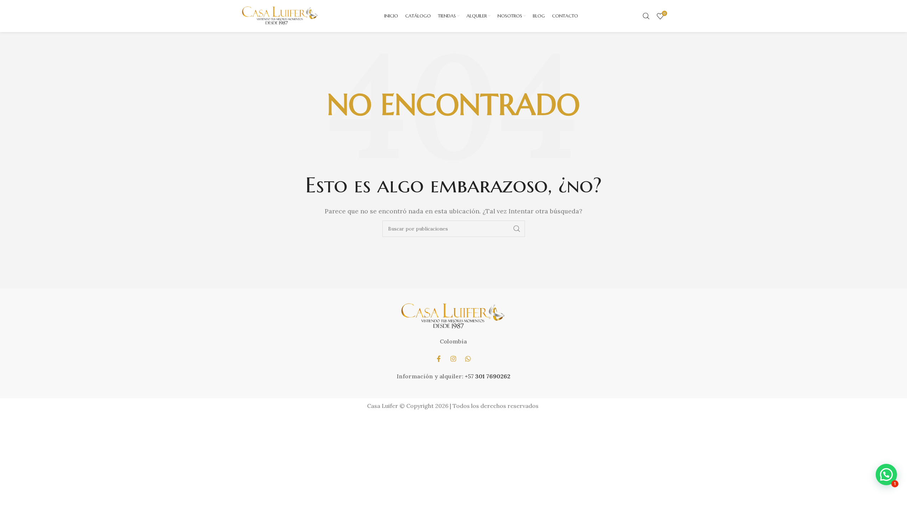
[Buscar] (646, 16)
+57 (470, 376)
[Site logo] (280, 15)
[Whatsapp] (468, 358)
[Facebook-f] (438, 358)
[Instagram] (453, 358)
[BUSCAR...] (517, 229)
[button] (886, 474)
